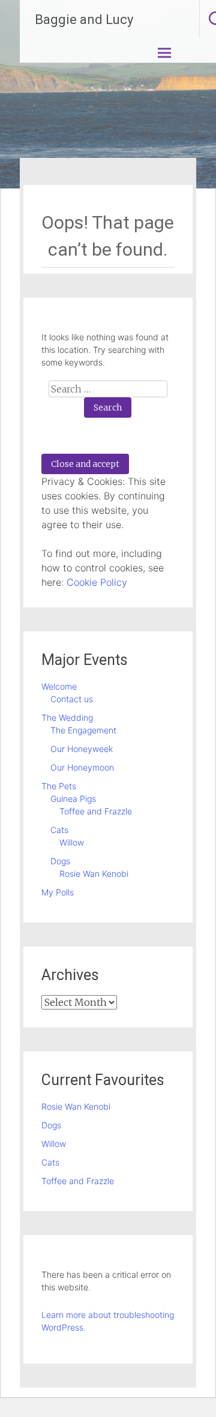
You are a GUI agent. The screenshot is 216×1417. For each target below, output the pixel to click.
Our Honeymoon (82, 767)
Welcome (59, 686)
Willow (71, 842)
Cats (59, 830)
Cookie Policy (97, 582)
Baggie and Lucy (84, 19)
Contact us (71, 699)
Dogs (60, 861)
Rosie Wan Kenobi (93, 873)
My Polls (57, 892)
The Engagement (83, 730)
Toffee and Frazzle (95, 811)
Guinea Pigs (73, 798)
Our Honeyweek (81, 749)
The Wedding (67, 717)
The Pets (58, 786)
